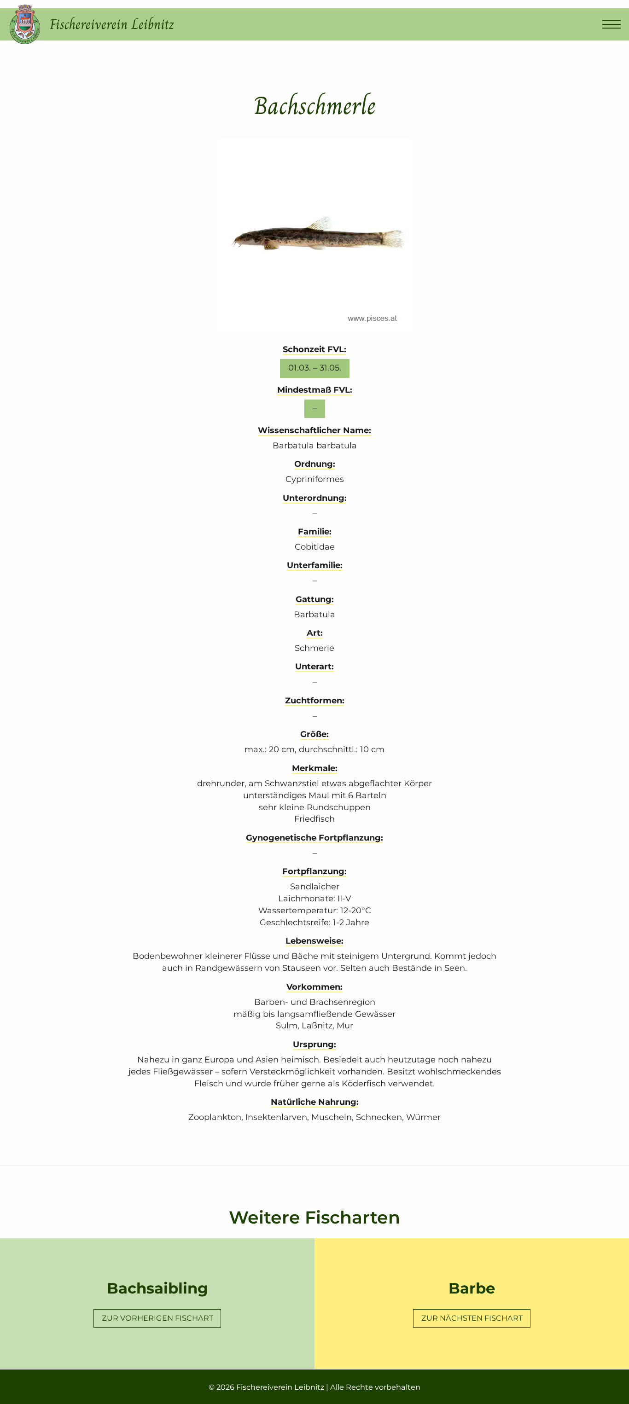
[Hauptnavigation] (611, 24)
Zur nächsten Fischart (472, 1318)
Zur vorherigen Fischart (157, 1318)
